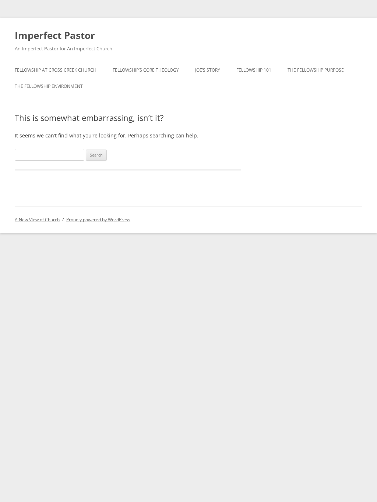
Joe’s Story (207, 70)
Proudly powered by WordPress (98, 219)
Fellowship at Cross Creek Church (55, 70)
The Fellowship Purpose (316, 70)
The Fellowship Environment (49, 86)
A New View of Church (37, 219)
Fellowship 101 (253, 70)
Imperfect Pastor (55, 35)
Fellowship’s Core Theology (146, 70)
